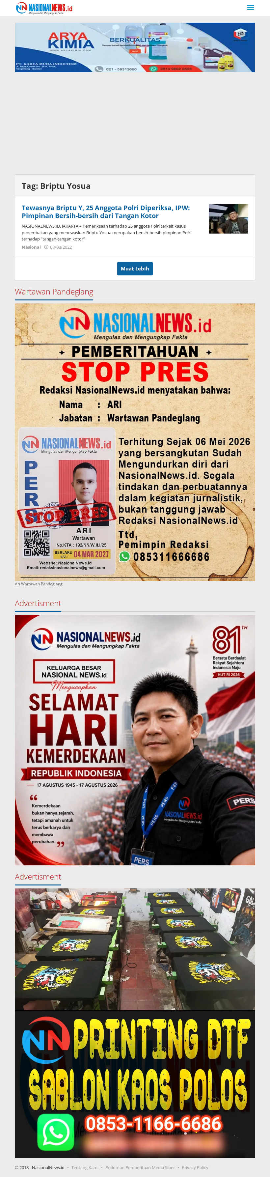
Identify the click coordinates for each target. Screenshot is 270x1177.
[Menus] (250, 7)
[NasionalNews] (44, 8)
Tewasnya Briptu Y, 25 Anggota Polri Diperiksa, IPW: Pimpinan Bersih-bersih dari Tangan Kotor (106, 211)
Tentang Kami (84, 1167)
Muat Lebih (135, 268)
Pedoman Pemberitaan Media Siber (140, 1167)
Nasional (31, 247)
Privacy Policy (195, 1167)
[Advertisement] (135, 121)
